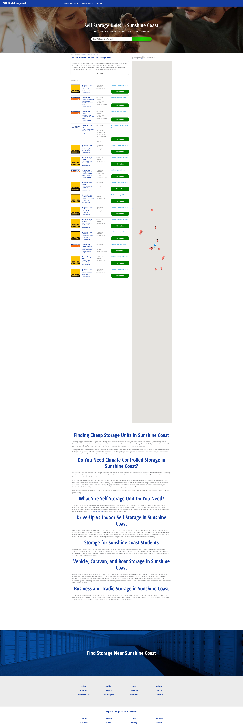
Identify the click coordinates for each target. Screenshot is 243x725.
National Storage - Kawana (87, 158)
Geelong (134, 722)
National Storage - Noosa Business (87, 270)
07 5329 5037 (86, 202)
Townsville (159, 694)
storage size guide (98, 511)
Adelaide (84, 718)
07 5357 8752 (86, 93)
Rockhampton (109, 694)
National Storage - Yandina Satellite (87, 195)
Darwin (108, 722)
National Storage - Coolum (87, 183)
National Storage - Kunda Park (87, 86)
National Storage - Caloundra (87, 233)
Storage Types (86, 3)
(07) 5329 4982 (87, 252)
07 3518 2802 (86, 264)
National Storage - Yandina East (87, 208)
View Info (119, 91)
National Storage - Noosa (87, 257)
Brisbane (143, 59)
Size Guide (99, 3)
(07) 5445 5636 (87, 106)
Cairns (134, 686)
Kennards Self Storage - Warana (87, 171)
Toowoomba (134, 694)
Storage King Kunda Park (87, 126)
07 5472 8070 (86, 227)
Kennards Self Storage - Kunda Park (88, 98)
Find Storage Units (76, 54)
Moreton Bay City (84, 694)
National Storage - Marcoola (87, 146)
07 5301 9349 (86, 165)
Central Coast (83, 722)
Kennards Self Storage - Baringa (87, 245)
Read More (99, 74)
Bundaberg (109, 686)
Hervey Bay (83, 690)
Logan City (134, 690)
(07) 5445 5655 (87, 133)
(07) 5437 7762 (87, 177)
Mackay (159, 690)
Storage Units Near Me (71, 3)
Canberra (159, 718)
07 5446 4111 (86, 190)
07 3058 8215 (86, 239)
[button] (151, 248)
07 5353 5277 (86, 153)
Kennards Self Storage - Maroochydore (86, 113)
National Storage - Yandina (87, 220)
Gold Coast (159, 686)
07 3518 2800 (86, 215)
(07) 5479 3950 (87, 120)
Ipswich (109, 690)
